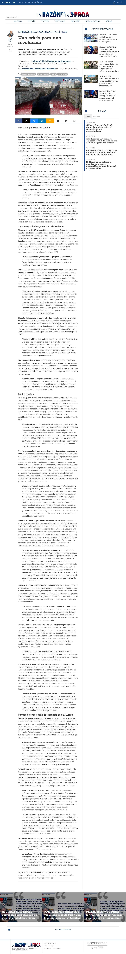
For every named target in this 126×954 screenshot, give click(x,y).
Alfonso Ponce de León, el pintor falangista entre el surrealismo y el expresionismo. (107, 96)
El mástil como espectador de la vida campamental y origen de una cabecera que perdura (109, 66)
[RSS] (41, 2)
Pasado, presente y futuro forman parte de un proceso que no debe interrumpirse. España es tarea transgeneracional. (104, 918)
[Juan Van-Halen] (10, 33)
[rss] (10, 50)
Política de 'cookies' (52, 948)
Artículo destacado (43, 74)
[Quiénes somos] (122, 2)
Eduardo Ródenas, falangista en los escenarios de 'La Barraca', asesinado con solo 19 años (102, 152)
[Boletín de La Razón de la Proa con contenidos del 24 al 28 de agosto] (91, 37)
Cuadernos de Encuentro (28, 74)
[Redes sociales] (118, 2)
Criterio (45, 21)
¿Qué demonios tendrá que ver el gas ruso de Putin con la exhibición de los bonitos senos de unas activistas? (62, 916)
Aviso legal (49, 946)
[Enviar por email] (58, 120)
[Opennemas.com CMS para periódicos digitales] (97, 945)
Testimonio (60, 21)
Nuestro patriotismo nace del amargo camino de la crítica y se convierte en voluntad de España (109, 52)
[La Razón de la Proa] (63, 13)
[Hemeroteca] (114, 2)
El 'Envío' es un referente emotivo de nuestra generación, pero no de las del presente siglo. (101, 165)
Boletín (31, 21)
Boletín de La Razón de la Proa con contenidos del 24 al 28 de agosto (108, 38)
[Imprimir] (74, 120)
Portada (18, 21)
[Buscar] (14, 2)
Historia (75, 21)
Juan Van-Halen (10, 40)
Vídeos (109, 21)
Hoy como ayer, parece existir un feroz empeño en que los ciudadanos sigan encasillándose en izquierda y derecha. (20, 918)
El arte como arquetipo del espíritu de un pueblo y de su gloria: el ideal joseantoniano (109, 81)
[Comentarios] (66, 120)
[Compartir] (18, 120)
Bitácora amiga (92, 21)
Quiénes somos (50, 943)
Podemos (53, 74)
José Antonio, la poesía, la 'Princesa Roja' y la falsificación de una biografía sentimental (102, 141)
